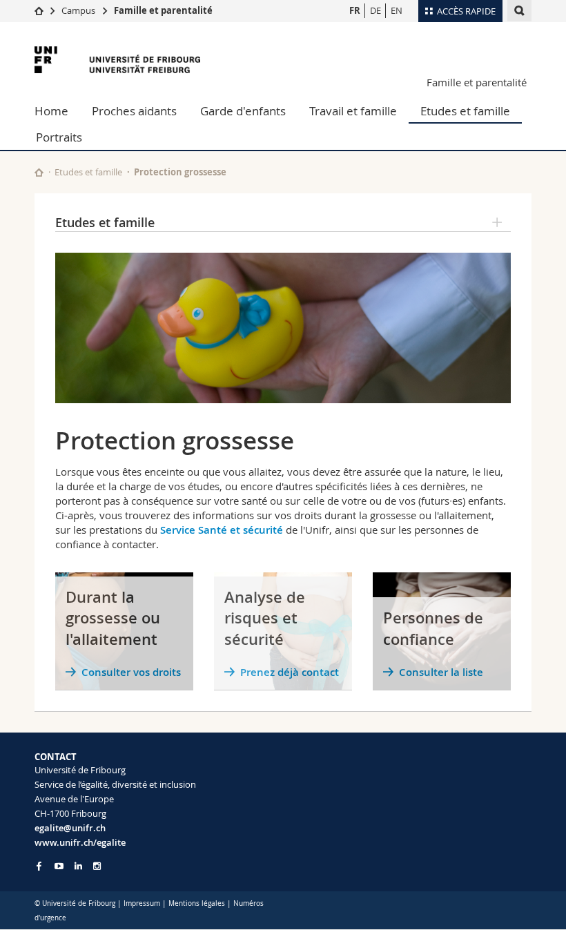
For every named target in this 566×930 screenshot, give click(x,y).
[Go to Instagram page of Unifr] (97, 866)
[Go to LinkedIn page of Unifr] (78, 866)
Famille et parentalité (163, 10)
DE (375, 10)
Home (51, 111)
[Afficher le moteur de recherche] (519, 10)
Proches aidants (134, 111)
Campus (78, 10)
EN (396, 10)
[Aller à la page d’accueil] (39, 10)
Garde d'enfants (243, 111)
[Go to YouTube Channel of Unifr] (59, 866)
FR (354, 10)
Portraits (59, 137)
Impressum (142, 903)
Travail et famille (353, 111)
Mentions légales (196, 903)
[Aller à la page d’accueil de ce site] (39, 172)
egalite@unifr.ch (70, 828)
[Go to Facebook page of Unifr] (39, 866)
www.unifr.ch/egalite (80, 842)
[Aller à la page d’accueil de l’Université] (117, 59)
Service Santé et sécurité (221, 530)
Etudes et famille (465, 111)
